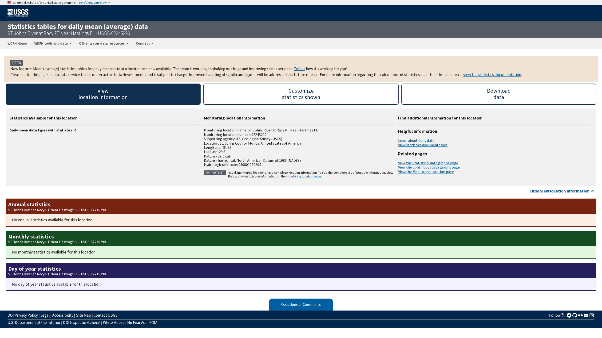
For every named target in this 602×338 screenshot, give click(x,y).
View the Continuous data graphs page (429, 167)
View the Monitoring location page (426, 171)
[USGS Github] (575, 316)
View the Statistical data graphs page (428, 163)
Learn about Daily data (416, 140)
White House (114, 322)
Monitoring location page (303, 176)
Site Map (83, 315)
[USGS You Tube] (586, 316)
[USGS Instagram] (591, 316)
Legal (45, 315)
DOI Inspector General (81, 322)
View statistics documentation (422, 144)
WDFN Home (17, 43)
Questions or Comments (301, 304)
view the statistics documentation (492, 74)
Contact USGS (106, 315)
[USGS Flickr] (580, 316)
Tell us (299, 68)
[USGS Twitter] (563, 316)
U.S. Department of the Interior (34, 322)
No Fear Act (137, 322)
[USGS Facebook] (569, 316)
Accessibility (62, 315)
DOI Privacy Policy (23, 315)
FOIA (153, 322)
